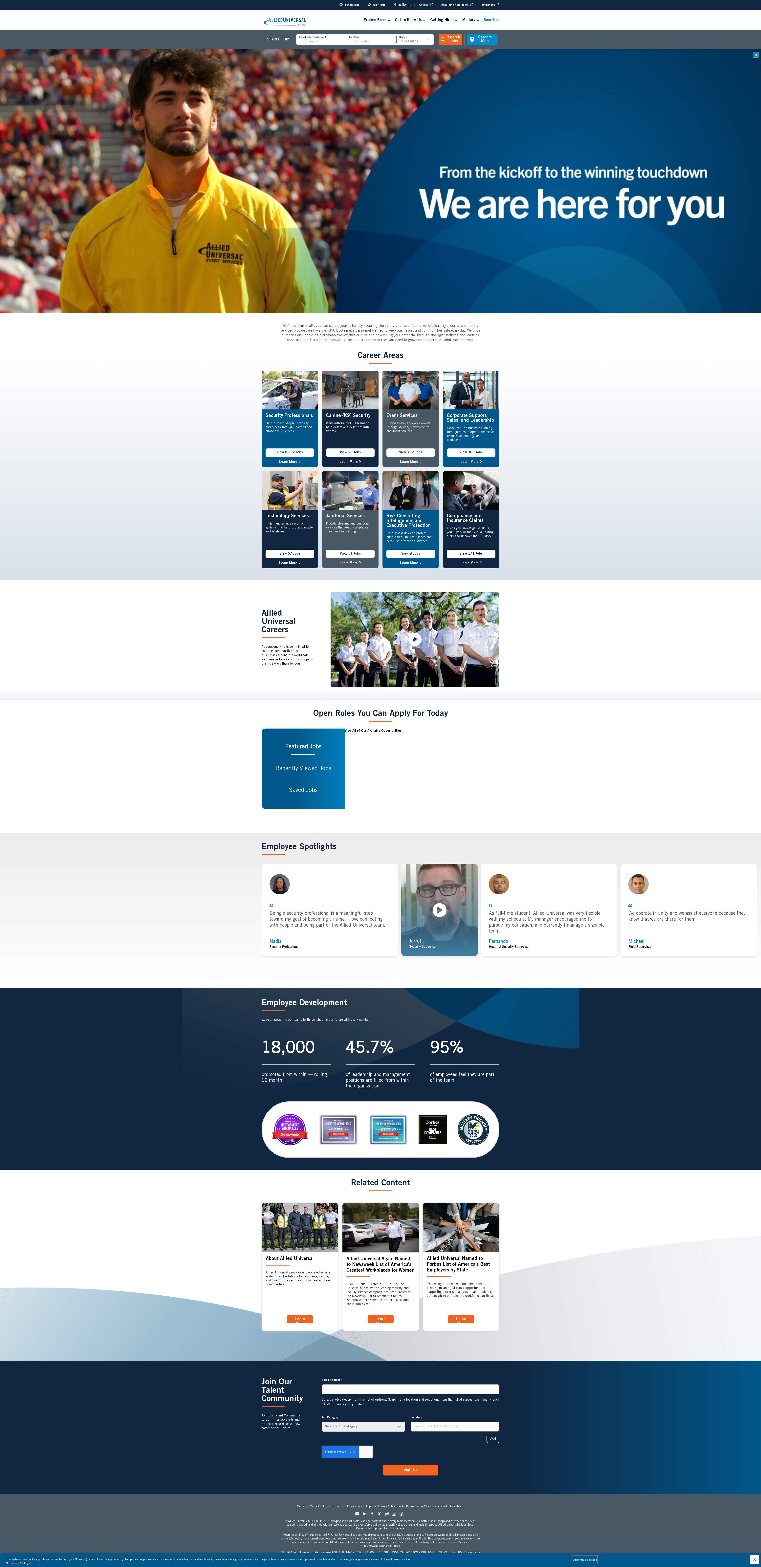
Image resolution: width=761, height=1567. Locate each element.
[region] (380, 1560)
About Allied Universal (290, 1259)
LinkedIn (366, 1515)
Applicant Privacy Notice (381, 1506)
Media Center (318, 1506)
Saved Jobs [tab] (303, 791)
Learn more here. (394, 1528)
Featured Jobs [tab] (303, 747)
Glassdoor (388, 1515)
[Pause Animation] (756, 55)
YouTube (358, 1515)
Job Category (330, 1417)
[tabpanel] (422, 769)
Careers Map (485, 39)
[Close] (754, 1559)
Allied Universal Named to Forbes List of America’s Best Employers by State (458, 1265)
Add (493, 1438)
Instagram (395, 1515)
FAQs (401, 1506)
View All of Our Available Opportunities (373, 730)
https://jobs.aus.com (439, 1538)
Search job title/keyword (312, 37)
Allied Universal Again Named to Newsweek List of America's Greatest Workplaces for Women (380, 1265)
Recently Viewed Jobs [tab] (303, 769)
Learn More (289, 462)
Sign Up (410, 1470)
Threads (402, 1515)
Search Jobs (454, 39)
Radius (403, 37)
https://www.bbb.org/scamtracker (380, 1546)
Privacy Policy (355, 1506)
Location (354, 37)
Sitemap (302, 1506)
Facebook (373, 1515)
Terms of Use (337, 1506)
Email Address (331, 1380)
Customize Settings (585, 1559)
